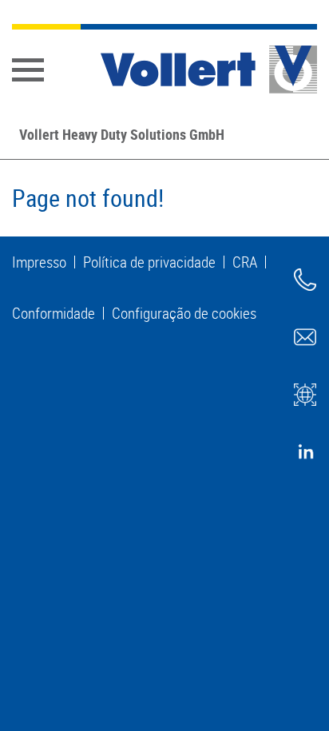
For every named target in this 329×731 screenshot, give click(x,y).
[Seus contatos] (305, 280)
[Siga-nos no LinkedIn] (305, 452)
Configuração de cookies (184, 313)
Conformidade (53, 313)
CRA (244, 262)
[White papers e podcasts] (305, 395)
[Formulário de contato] (305, 337)
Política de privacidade (149, 262)
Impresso (39, 262)
